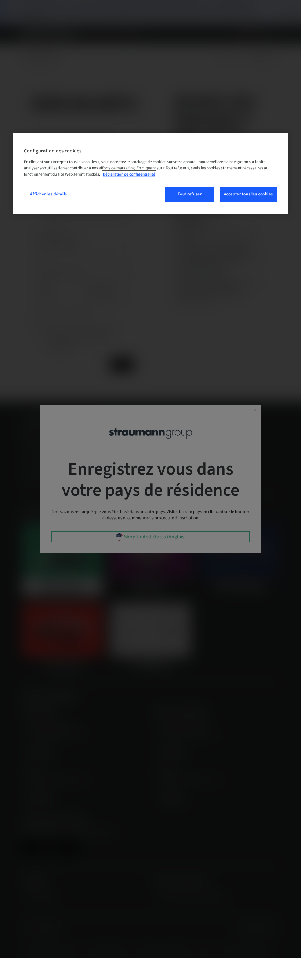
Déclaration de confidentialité (129, 174)
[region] (150, 173)
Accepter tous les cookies (248, 194)
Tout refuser (190, 194)
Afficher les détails (48, 194)
